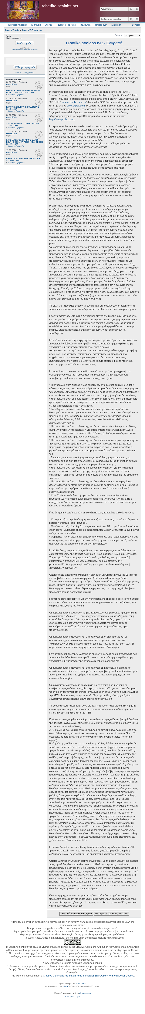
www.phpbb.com (76, 105)
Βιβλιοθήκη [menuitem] (85, 25)
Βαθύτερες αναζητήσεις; (24, 73)
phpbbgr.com (85, 993)
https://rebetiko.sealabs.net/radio (25, 50)
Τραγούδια (36, 25)
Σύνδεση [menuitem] (136, 25)
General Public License (73, 102)
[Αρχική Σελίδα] (23, 10)
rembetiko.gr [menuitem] (101, 25)
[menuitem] (69, 996)
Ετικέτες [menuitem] (48, 25)
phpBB (66, 986)
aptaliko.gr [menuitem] (116, 25)
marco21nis (11, 84)
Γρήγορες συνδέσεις (17, 25)
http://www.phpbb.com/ (61, 119)
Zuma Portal (80, 984)
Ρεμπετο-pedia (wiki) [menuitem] (66, 25)
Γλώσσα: (119, 35)
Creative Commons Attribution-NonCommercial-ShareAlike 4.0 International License (88, 975)
